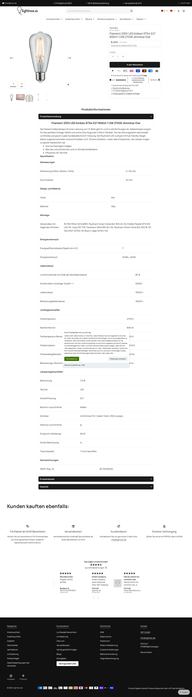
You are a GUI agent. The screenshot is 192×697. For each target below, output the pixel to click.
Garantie (44, 486)
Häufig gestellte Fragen (67, 649)
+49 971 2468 (185, 3)
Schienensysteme (105, 19)
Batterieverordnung (108, 654)
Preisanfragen (13, 658)
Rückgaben (61, 658)
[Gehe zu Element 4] (38, 97)
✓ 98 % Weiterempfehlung (97, 3)
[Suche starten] (131, 11)
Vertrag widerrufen (67, 663)
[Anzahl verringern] (113, 56)
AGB (83, 365)
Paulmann (114, 28)
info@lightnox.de (10, 3)
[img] (96, 564)
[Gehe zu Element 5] (47, 97)
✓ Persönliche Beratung (120, 88)
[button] (94, 597)
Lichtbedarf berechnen (67, 632)
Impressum (105, 641)
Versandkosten (63, 645)
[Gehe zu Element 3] (29, 97)
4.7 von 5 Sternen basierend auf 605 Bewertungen (138, 80)
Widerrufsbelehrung (109, 645)
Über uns (60, 641)
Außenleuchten (72, 19)
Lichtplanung (13, 654)
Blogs (59, 654)
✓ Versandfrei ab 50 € (132, 3)
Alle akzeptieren (71, 359)
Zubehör (11, 641)
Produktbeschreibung (50, 116)
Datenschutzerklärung (72, 365)
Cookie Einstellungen (109, 649)
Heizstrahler (12, 645)
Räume (88, 19)
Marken (140, 19)
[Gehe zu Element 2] (20, 97)
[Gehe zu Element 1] (11, 97)
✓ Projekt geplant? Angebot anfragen (125, 93)
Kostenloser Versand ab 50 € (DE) (124, 45)
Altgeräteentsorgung (109, 658)
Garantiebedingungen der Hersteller (18, 664)
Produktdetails (47, 479)
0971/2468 (145, 632)
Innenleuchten (53, 19)
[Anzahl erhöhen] (123, 56)
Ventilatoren (125, 19)
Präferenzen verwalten (118, 359)
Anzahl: (113, 52)
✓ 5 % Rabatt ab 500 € (62, 3)
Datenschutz (105, 636)
